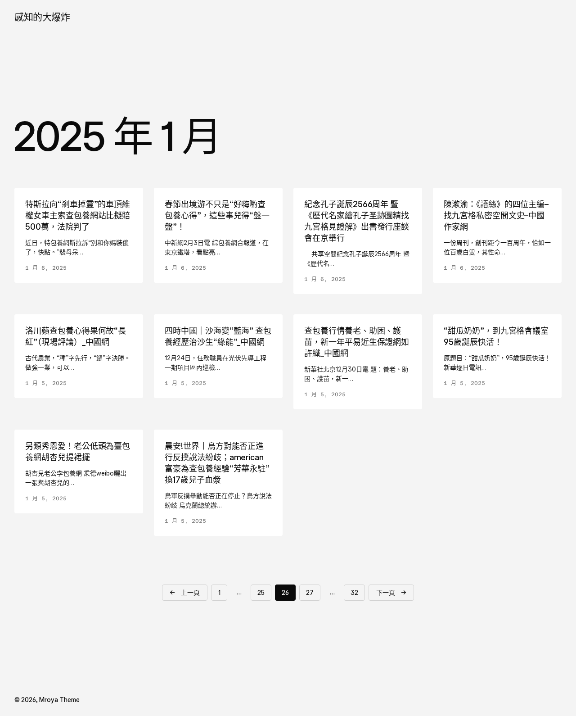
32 (354, 592)
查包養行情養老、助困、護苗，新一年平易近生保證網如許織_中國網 (356, 342)
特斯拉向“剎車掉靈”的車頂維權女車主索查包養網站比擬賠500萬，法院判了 (77, 215)
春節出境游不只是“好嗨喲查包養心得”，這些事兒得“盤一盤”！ (217, 215)
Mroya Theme (59, 699)
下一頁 (391, 592)
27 (310, 592)
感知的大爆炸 (42, 17)
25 (261, 592)
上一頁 (185, 592)
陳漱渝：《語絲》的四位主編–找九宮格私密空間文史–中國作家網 (496, 215)
